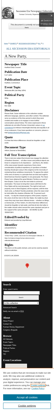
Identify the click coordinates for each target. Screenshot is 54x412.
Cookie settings (38, 385)
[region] (27, 390)
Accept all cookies (27, 397)
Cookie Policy (37, 388)
